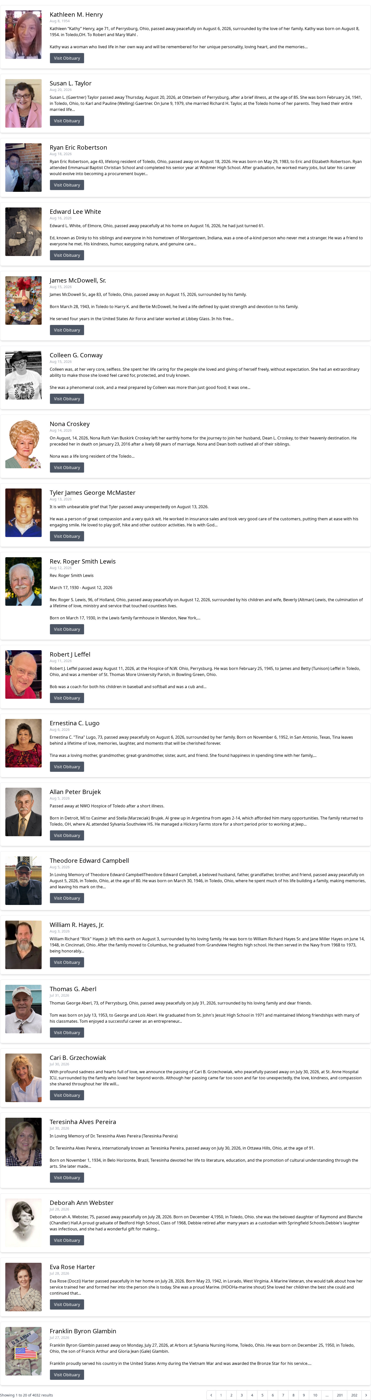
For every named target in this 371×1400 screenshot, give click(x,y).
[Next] (366, 1395)
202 (354, 1395)
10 (315, 1395)
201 (340, 1395)
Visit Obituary (67, 58)
